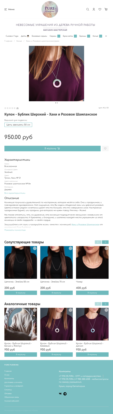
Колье (95, 36)
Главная (8, 41)
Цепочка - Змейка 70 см (52, 282)
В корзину (20, 293)
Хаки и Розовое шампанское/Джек (42, 41)
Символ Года (12, 36)
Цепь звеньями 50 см (18, 125)
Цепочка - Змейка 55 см (16, 282)
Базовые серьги (39, 36)
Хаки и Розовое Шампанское (85, 225)
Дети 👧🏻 (25, 36)
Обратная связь (11, 397)
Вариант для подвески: (15, 120)
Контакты (9, 378)
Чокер (79, 282)
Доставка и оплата (13, 382)
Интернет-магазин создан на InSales (21, 410)
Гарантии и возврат (13, 386)
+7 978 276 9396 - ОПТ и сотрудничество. (80, 376)
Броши (82, 36)
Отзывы (8, 393)
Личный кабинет (11, 401)
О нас (6, 375)
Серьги (53, 36)
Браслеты (68, 36)
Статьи (8, 390)
